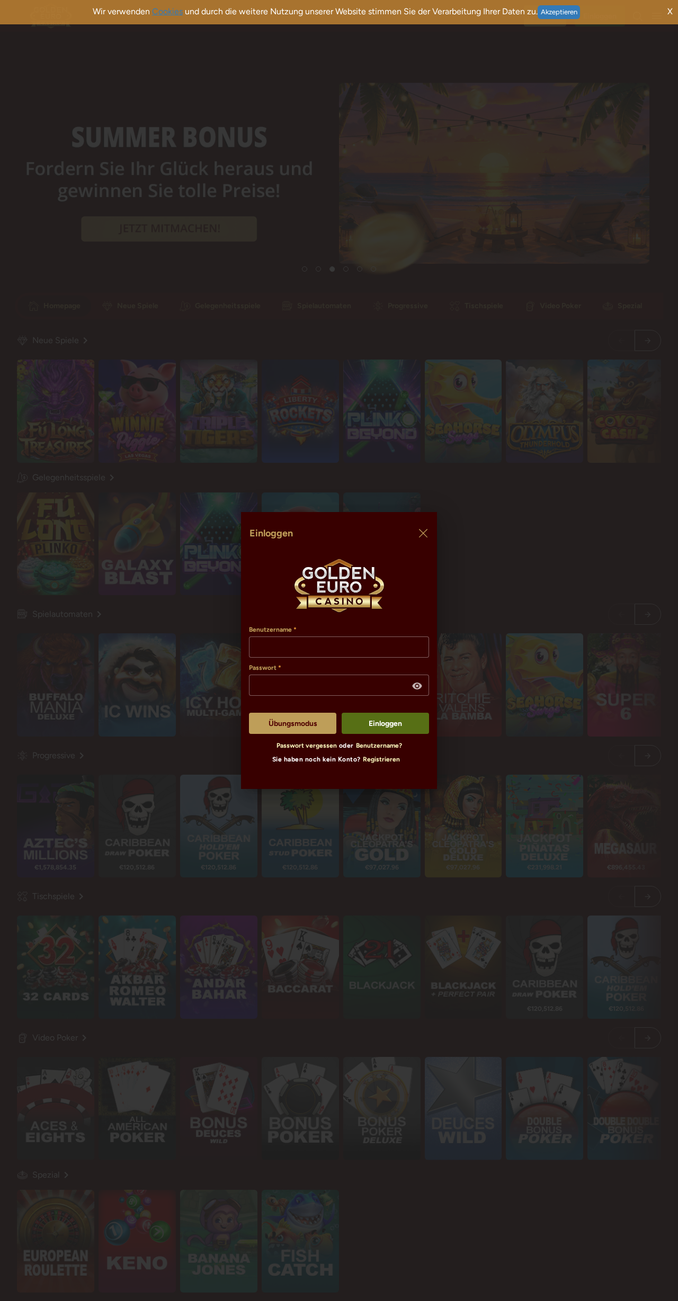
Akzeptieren (559, 12)
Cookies (167, 11)
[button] (417, 686)
